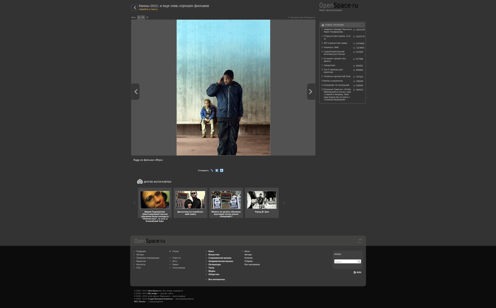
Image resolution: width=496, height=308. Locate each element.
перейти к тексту (148, 9)
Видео (175, 264)
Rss (359, 272)
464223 (359, 90)
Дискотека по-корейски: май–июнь (190, 213)
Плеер (175, 251)
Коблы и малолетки (333, 81)
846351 (359, 66)
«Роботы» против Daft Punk (337, 76)
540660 (359, 85)
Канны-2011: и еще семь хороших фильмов (174, 6)
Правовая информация (147, 258)
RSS (138, 268)
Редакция (141, 251)
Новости (176, 258)
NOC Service (140, 301)
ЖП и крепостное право (335, 43)
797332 (359, 77)
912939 (359, 52)
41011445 (360, 29)
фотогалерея (334, 10)
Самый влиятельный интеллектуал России (334, 52)
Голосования (178, 268)
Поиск (337, 254)
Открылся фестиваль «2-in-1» (337, 37)
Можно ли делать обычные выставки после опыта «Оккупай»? (226, 214)
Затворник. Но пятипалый (336, 85)
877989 (359, 59)
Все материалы (252, 264)
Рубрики (249, 261)
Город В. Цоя (262, 212)
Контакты (141, 264)
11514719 (360, 36)
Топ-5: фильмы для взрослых (333, 70)
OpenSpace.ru (154, 291)
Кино (322, 10)
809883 (359, 70)
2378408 (360, 43)
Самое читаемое (334, 25)
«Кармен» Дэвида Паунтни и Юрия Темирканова (338, 30)
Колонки (248, 258)
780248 (359, 81)
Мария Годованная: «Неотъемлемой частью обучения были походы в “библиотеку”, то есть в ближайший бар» (155, 216)
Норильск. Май (331, 47)
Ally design (152, 293)
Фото (174, 261)
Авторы (140, 254)
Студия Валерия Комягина (160, 299)
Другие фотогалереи (157, 182)
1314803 (360, 47)
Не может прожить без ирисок (335, 59)
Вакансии (141, 261)
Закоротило (329, 65)
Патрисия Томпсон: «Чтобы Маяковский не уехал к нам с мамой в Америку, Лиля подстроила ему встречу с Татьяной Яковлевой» (337, 94)
